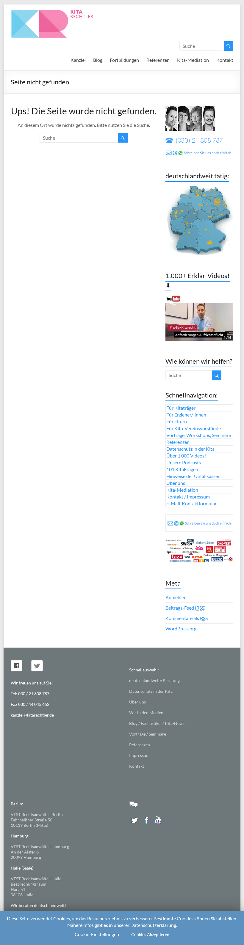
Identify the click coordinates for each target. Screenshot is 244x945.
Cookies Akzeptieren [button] (150, 934)
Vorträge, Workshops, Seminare (198, 435)
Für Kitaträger (180, 408)
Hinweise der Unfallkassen (193, 476)
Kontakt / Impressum (188, 496)
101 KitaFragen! (183, 469)
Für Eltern (176, 421)
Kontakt (224, 60)
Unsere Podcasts (183, 462)
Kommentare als (186, 618)
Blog (97, 60)
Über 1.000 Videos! (186, 455)
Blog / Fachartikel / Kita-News (156, 723)
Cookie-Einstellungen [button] (97, 934)
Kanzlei (78, 60)
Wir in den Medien (146, 712)
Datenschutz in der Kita (190, 449)
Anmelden (176, 597)
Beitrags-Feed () (185, 607)
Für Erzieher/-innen (186, 414)
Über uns (175, 483)
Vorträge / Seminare (147, 733)
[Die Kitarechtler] (60, 12)
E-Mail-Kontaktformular (191, 503)
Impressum (139, 755)
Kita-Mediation (193, 60)
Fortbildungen (124, 60)
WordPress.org (180, 628)
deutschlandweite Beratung (154, 680)
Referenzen (158, 60)
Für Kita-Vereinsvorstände (193, 428)
